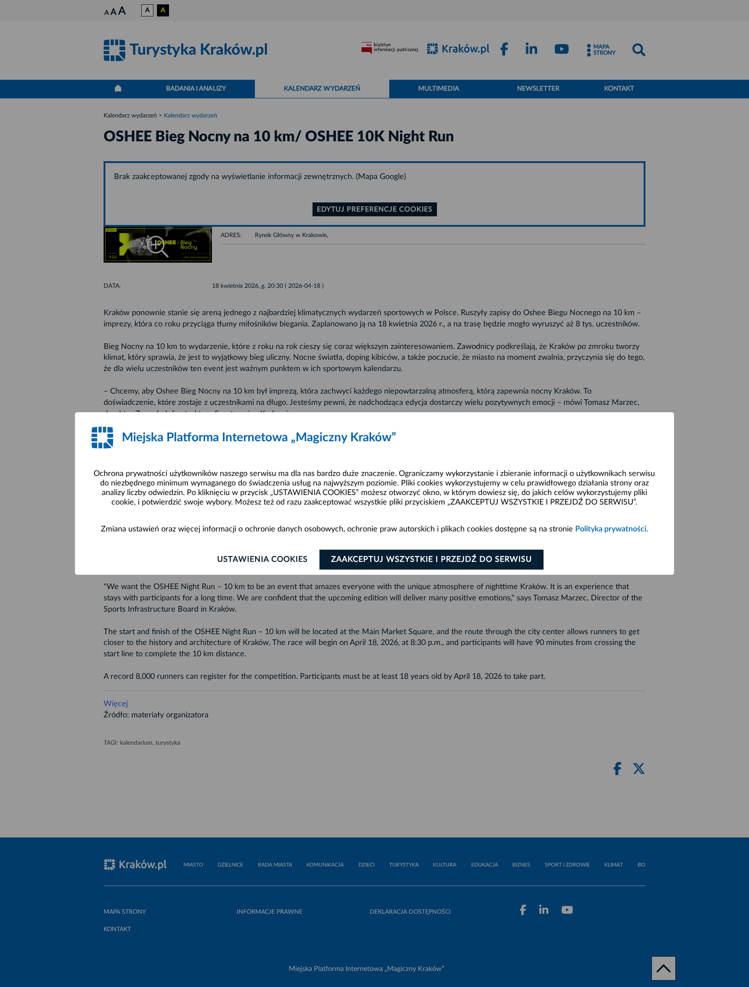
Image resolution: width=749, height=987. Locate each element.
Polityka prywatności (610, 529)
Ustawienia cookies (262, 560)
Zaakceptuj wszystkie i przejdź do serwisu (431, 560)
